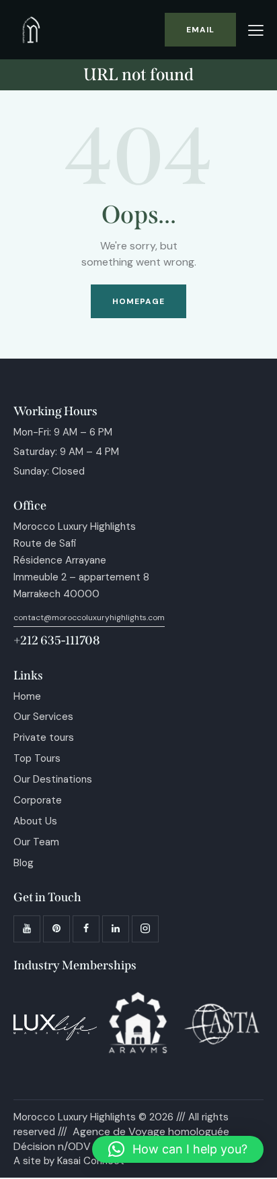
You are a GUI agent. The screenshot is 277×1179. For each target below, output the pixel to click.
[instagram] (145, 928)
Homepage (138, 301)
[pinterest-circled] (56, 928)
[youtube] (26, 928)
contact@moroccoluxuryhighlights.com (89, 617)
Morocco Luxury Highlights (74, 1117)
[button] (256, 30)
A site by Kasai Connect (68, 1161)
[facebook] (86, 928)
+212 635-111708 (56, 640)
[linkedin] (115, 928)
